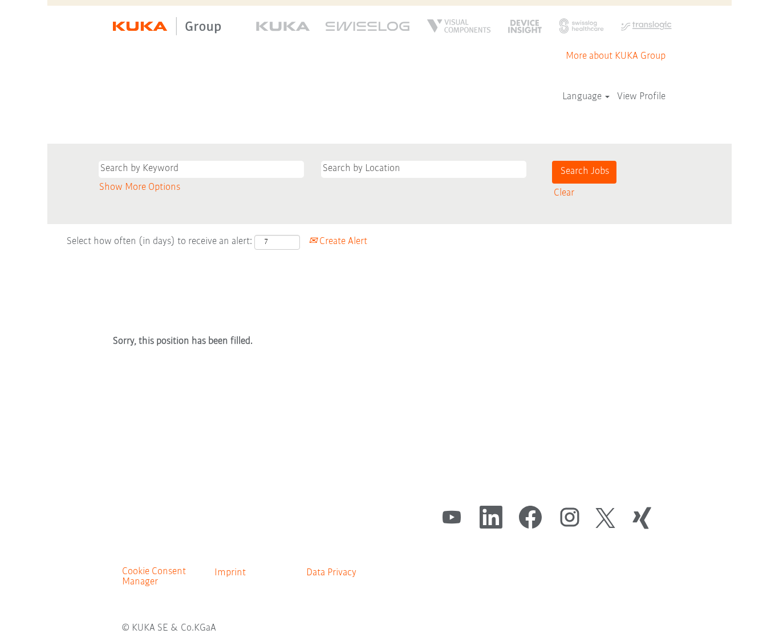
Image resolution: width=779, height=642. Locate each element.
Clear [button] (564, 193)
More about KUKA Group (616, 56)
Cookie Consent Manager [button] (154, 577)
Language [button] (583, 97)
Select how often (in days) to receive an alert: (159, 242)
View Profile (641, 97)
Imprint (230, 573)
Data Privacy (331, 573)
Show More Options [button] (139, 187)
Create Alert (342, 242)
